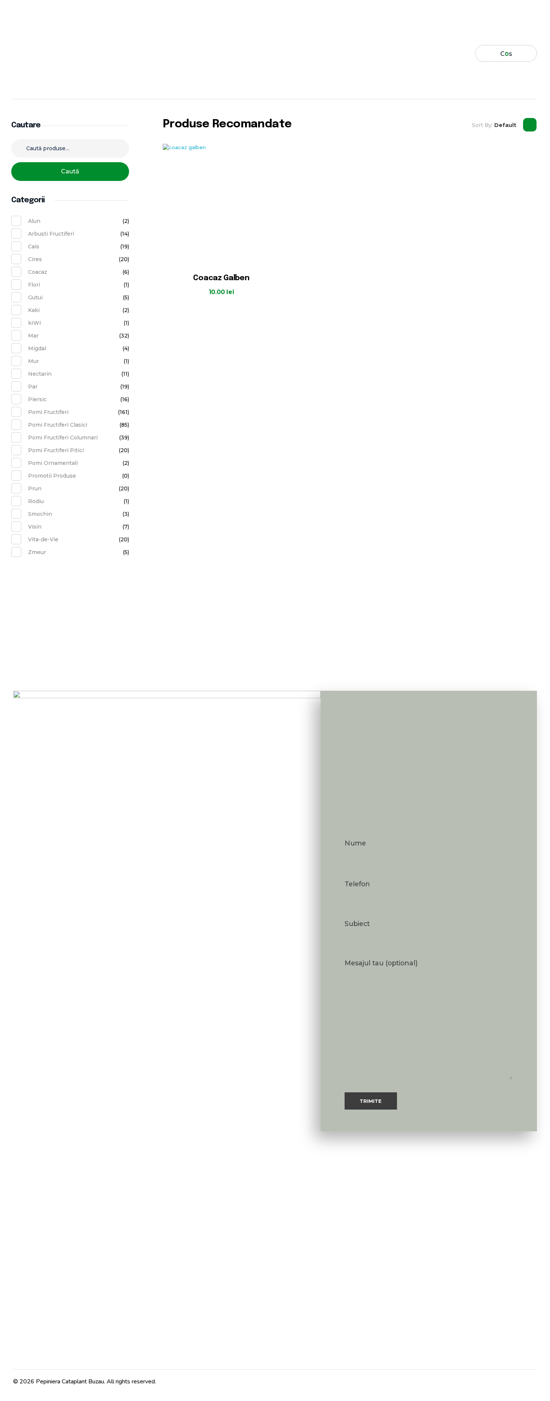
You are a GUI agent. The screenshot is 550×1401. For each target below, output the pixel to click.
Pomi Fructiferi (48, 412)
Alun (34, 221)
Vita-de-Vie (43, 539)
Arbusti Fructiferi (51, 233)
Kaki (34, 310)
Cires (35, 259)
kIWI (34, 323)
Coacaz (37, 272)
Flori (34, 284)
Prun (35, 488)
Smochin (40, 514)
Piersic (37, 399)
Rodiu (36, 501)
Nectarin (40, 373)
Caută (70, 171)
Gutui (35, 297)
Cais (33, 246)
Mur (33, 361)
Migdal (37, 348)
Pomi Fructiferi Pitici (56, 450)
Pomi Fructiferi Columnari (63, 437)
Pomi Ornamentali (53, 463)
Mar (33, 335)
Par (32, 386)
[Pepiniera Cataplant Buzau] (48, 53)
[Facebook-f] (492, 1380)
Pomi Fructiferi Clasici (57, 424)
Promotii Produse (52, 475)
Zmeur (37, 552)
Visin (35, 526)
